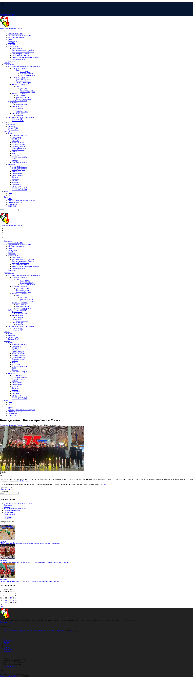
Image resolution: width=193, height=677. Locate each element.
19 (6, 600)
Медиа (6, 642)
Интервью (7, 516)
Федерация (8, 505)
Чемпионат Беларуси (7, 489)
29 (13, 602)
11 (3, 598)
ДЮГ (6, 645)
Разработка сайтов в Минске (10, 676)
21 (11, 600)
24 (1, 602)
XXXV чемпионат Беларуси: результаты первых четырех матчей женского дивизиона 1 (34, 630)
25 (3, 602)
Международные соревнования (15, 508)
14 (11, 598)
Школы (6, 647)
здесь (105, 484)
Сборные (7, 507)
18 (3, 600)
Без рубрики (8, 518)
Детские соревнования (12, 510)
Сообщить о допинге (7, 622)
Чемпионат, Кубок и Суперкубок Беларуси (18, 503)
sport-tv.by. (29, 481)
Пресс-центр (8, 512)
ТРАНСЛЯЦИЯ (7, 15)
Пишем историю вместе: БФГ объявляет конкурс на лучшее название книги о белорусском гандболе (38, 632)
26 (6, 602)
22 (13, 600)
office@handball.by (10, 666)
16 (15, 598)
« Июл (2, 607)
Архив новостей (9, 514)
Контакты (7, 651)
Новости (7, 643)
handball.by (21, 481)
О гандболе (8, 649)
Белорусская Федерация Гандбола (11, 28)
